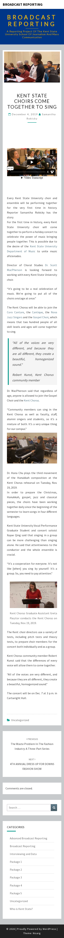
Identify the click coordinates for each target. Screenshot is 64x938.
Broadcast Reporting (22, 4)
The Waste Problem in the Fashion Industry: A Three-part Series (32, 743)
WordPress (49, 929)
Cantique (37, 312)
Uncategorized (20, 720)
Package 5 (16, 893)
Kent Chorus (31, 400)
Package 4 (16, 885)
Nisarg (37, 933)
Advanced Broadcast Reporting (28, 838)
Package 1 (16, 862)
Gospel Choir (41, 317)
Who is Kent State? (21, 909)
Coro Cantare (15, 312)
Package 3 (16, 877)
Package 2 (16, 869)
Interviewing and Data (23, 854)
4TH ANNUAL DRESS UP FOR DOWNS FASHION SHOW (32, 764)
